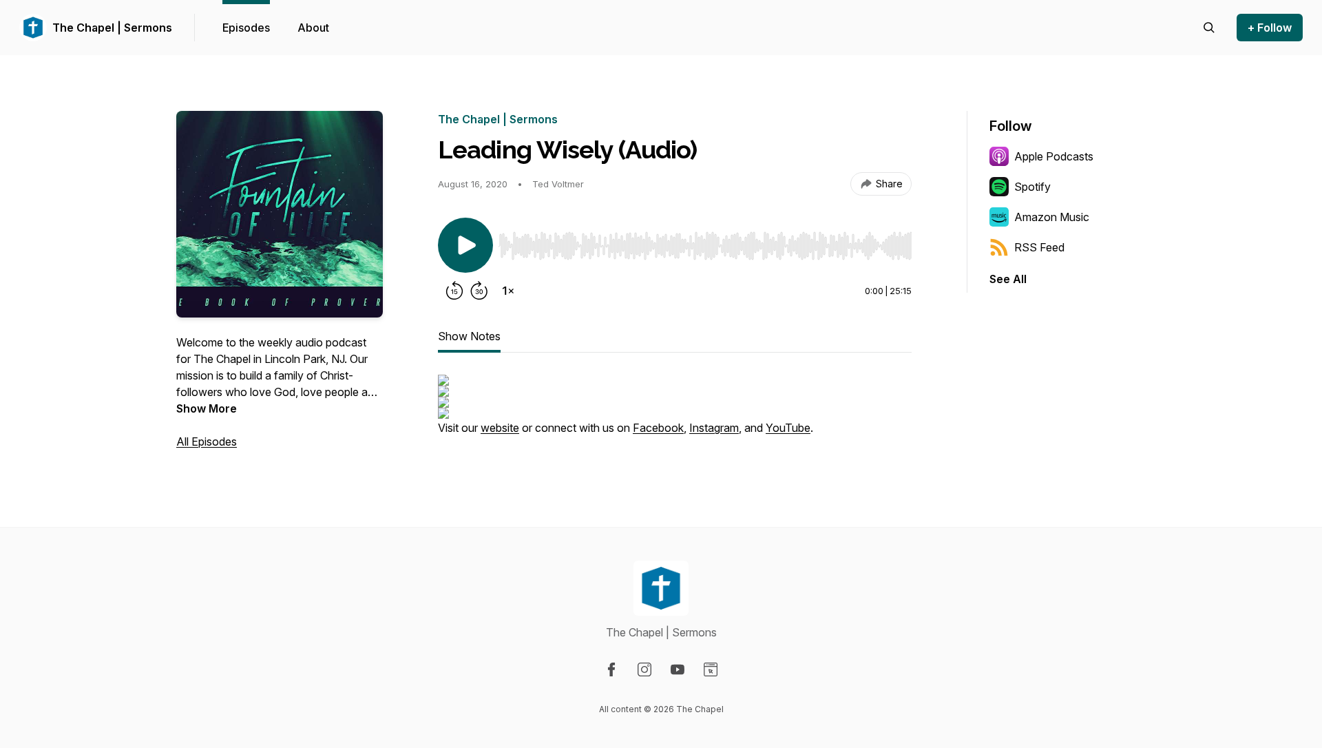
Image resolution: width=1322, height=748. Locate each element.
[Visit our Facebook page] (611, 669)
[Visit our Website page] (710, 669)
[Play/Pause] (465, 245)
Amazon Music (1051, 217)
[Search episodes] (1209, 27)
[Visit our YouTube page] (677, 669)
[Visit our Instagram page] (644, 669)
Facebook (658, 428)
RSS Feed (1039, 247)
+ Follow (1270, 27)
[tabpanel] (675, 412)
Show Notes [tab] (469, 336)
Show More (206, 408)
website (500, 428)
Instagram (714, 428)
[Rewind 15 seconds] (454, 290)
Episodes (246, 27)
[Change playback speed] (508, 290)
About (313, 27)
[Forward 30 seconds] (479, 290)
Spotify (1032, 187)
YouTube (788, 428)
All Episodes (206, 441)
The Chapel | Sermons (112, 27)
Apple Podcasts (1053, 156)
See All (1008, 279)
